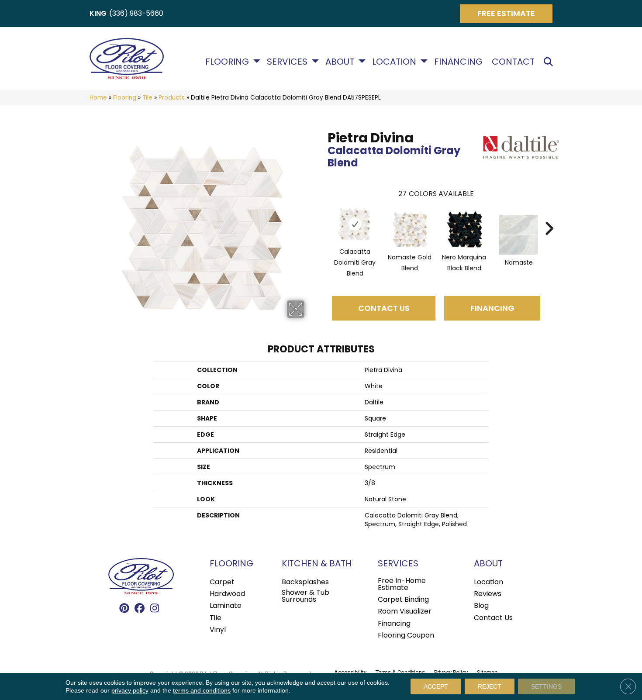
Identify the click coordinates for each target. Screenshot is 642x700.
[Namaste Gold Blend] (410, 230)
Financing (458, 61)
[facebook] (139, 608)
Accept (436, 686)
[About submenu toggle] (362, 61)
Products (172, 97)
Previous (323, 215)
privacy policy (129, 690)
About (339, 61)
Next (549, 215)
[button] (550, 61)
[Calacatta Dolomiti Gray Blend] (355, 224)
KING (98, 13)
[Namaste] (518, 235)
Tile (147, 97)
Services (287, 61)
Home (98, 97)
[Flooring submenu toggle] (256, 61)
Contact (513, 61)
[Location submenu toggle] (424, 61)
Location (394, 61)
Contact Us (384, 308)
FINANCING (492, 308)
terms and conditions (202, 690)
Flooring (227, 61)
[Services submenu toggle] (315, 61)
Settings (546, 686)
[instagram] (154, 608)
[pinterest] (124, 608)
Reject (489, 686)
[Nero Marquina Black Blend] (464, 229)
